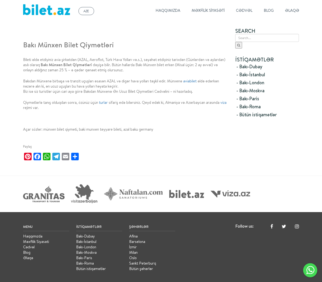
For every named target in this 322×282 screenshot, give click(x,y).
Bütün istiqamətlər (91, 268)
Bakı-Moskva (86, 252)
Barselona (137, 241)
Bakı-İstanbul (86, 241)
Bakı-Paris (84, 257)
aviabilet (190, 81)
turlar (103, 102)
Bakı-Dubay (85, 236)
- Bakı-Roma (248, 106)
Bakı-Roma (85, 263)
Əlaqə (292, 10)
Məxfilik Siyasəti (208, 10)
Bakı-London (86, 247)
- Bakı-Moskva (250, 90)
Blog (269, 10)
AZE (86, 11)
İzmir (133, 247)
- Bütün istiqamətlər (256, 114)
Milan (133, 252)
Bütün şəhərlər (141, 268)
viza (223, 102)
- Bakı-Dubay (249, 66)
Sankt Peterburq (142, 263)
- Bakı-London (250, 82)
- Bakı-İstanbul (250, 74)
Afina (133, 236)
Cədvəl (244, 10)
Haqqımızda (168, 10)
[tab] (267, 67)
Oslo (133, 257)
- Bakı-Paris (247, 98)
